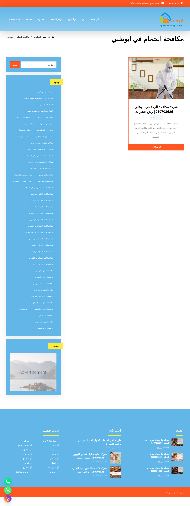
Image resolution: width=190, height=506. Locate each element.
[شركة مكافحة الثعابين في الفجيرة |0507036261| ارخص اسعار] (115, 472)
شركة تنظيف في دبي (46, 175)
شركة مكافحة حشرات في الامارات (41, 258)
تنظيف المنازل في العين (44, 117)
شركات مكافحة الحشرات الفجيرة (41, 143)
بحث (15, 64)
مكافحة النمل (22, 309)
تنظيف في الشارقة (23, 117)
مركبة (26, 440)
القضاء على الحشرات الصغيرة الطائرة (40, 111)
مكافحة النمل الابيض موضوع (43, 322)
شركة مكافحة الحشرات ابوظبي (42, 200)
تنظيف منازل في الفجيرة (44, 136)
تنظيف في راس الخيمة (45, 130)
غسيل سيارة (23, 445)
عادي (53, 454)
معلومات (52, 467)
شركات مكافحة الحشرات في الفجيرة (40, 155)
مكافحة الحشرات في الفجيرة (43, 290)
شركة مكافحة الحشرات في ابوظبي (41, 213)
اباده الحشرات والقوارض (44, 92)
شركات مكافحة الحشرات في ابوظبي (40, 149)
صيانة (53, 449)
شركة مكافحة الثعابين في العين (42, 194)
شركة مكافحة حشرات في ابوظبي (41, 251)
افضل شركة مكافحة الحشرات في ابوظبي (38, 98)
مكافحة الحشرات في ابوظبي (43, 283)
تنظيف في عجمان (24, 130)
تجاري (26, 449)
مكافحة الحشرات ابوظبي (44, 271)
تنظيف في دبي (28, 124)
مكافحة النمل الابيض (46, 315)
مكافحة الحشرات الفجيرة (44, 277)
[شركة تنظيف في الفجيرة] (171, 19)
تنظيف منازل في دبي (21, 136)
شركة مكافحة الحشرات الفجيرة (42, 207)
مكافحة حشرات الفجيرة (44, 328)
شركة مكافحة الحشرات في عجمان (41, 239)
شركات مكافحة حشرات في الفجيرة (40, 162)
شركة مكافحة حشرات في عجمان (41, 264)
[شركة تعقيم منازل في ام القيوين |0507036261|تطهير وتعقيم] (115, 457)
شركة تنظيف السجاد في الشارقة (41, 168)
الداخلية (52, 458)
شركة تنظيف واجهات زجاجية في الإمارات (39, 187)
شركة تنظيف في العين (45, 181)
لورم (27, 462)
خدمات (25, 454)
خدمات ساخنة (22, 471)
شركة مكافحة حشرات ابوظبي (42, 245)
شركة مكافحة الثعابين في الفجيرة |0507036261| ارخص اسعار (89, 469)
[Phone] (8, 481)
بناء (54, 445)
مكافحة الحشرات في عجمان (43, 302)
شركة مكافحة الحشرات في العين (41, 219)
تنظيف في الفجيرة (46, 124)
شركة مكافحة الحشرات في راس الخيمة (39, 232)
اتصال (53, 462)
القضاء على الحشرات (45, 104)
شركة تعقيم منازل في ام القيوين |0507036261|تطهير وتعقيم (90, 455)
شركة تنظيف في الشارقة (23, 175)
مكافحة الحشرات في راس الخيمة (41, 296)
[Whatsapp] (8, 490)
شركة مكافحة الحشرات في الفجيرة (40, 226)
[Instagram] (8, 499)
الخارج (26, 458)
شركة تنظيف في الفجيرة (22, 181)
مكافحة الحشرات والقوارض (43, 309)
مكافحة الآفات (49, 440)
